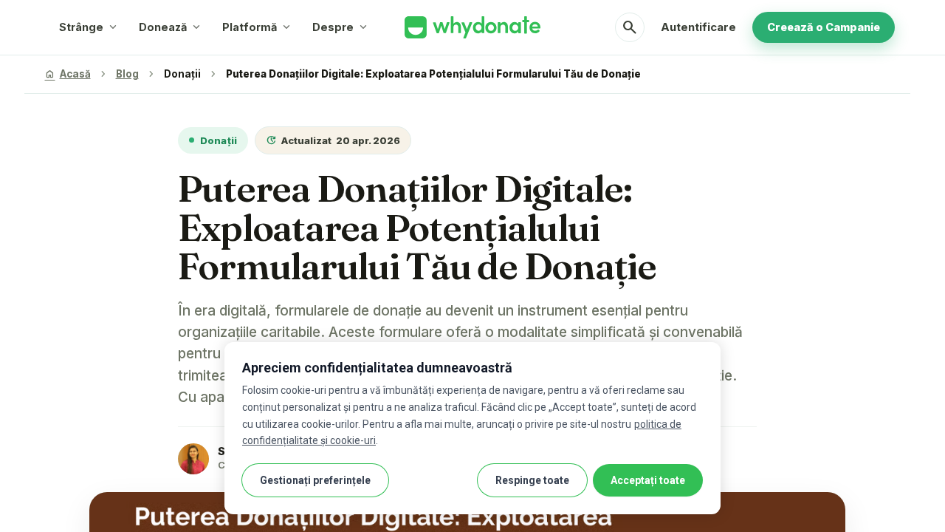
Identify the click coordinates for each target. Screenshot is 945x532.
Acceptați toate (648, 480)
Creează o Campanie (823, 27)
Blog (127, 74)
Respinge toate (532, 480)
